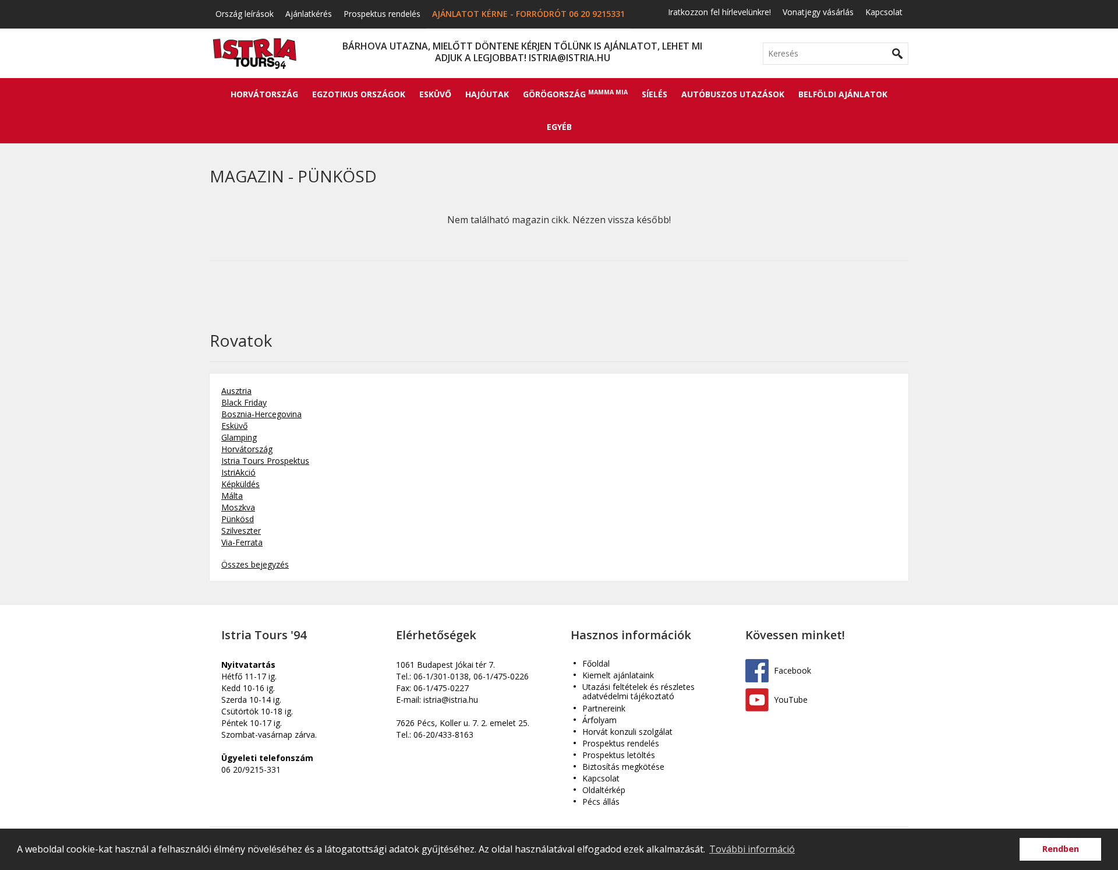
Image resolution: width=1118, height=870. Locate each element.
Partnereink (603, 709)
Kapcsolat (884, 11)
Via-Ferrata (242, 542)
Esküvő (435, 94)
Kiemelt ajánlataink (618, 676)
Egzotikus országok (358, 94)
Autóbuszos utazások (732, 94)
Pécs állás (601, 802)
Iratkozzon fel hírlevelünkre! (719, 11)
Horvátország (264, 94)
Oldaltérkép (603, 790)
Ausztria (236, 390)
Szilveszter (241, 530)
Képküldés (240, 483)
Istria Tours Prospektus (265, 460)
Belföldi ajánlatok (842, 94)
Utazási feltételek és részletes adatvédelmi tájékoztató (638, 692)
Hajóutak (487, 94)
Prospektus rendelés (382, 13)
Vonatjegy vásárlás (818, 11)
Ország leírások (244, 13)
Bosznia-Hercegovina (261, 414)
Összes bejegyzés (255, 564)
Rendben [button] (1060, 848)
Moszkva (238, 507)
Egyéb (559, 126)
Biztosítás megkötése (623, 767)
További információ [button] (752, 849)
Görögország (575, 94)
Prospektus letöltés (618, 755)
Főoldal (596, 664)
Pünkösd (237, 518)
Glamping (239, 437)
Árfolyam (599, 720)
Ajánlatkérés (308, 13)
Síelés (654, 94)
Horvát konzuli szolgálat (627, 732)
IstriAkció (238, 472)
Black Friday (244, 402)
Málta (232, 495)
